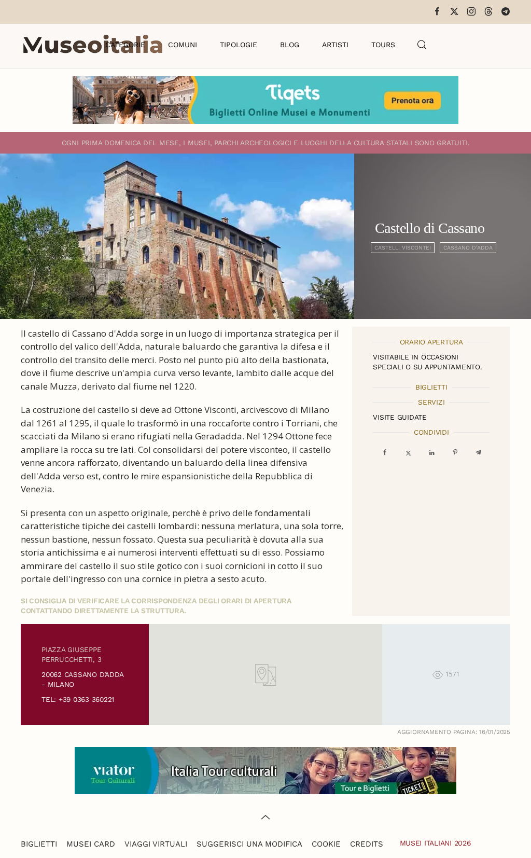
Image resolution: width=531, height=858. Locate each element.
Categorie (125, 44)
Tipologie (238, 44)
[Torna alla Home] (93, 44)
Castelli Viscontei (402, 247)
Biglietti (39, 844)
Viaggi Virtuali (155, 844)
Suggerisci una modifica (249, 844)
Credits (366, 844)
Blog (289, 44)
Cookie (326, 844)
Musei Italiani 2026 (435, 843)
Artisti (335, 44)
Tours (383, 44)
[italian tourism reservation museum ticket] (265, 100)
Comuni (182, 44)
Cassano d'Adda (468, 247)
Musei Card (90, 844)
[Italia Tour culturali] (265, 770)
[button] (422, 44)
